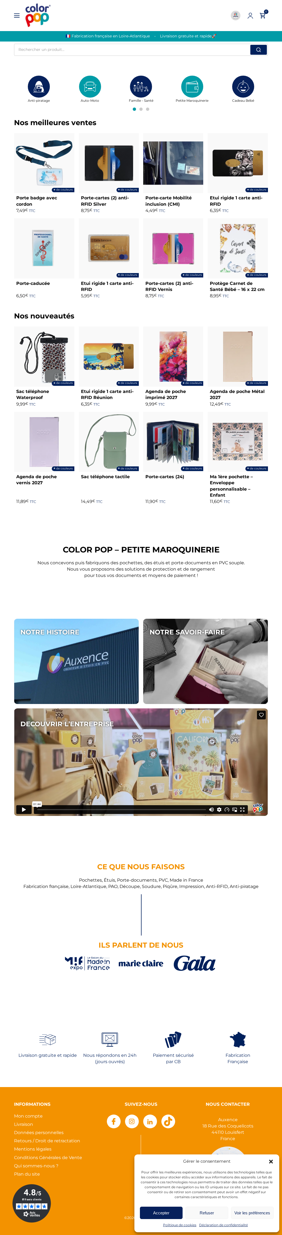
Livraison (23, 1124)
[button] (271, 1161)
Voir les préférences (252, 1213)
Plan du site (27, 1174)
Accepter (161, 1213)
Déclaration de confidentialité (223, 1225)
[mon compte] (250, 15)
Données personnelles (39, 1133)
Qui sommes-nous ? (36, 1166)
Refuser (207, 1213)
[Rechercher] (258, 50)
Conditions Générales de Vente (48, 1158)
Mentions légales (32, 1149)
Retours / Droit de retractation (47, 1141)
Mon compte (28, 1116)
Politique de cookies (179, 1225)
